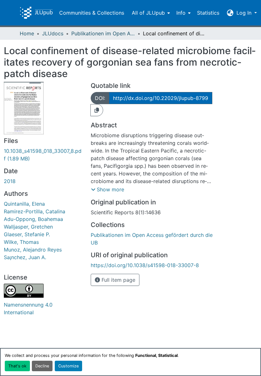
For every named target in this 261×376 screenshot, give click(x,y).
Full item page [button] (117, 280)
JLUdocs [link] (52, 33)
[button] (36, 12)
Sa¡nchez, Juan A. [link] (25, 257)
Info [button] (181, 13)
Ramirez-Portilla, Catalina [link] (34, 211)
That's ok (17, 366)
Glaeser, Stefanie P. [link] (27, 234)
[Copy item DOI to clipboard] (96, 110)
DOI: (100, 98)
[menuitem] (150, 12)
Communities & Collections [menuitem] (91, 13)
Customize (68, 366)
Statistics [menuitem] (208, 13)
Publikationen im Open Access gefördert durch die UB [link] (103, 33)
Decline (42, 366)
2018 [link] (10, 181)
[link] (43, 154)
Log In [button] (244, 13)
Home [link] (27, 33)
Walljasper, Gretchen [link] (28, 226)
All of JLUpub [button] (148, 13)
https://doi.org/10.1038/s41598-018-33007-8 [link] (145, 265)
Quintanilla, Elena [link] (24, 204)
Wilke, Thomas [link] (21, 242)
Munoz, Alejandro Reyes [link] (33, 249)
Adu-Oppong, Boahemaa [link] (33, 219)
